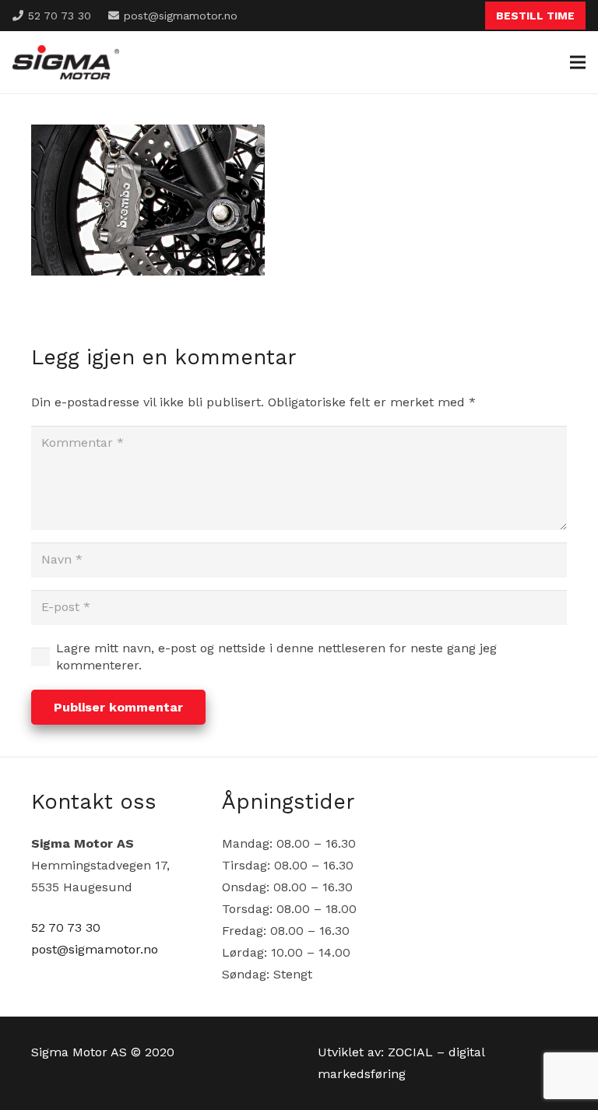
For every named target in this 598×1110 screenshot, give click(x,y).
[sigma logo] (65, 62)
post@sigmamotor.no (94, 949)
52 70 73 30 (65, 927)
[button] (578, 62)
